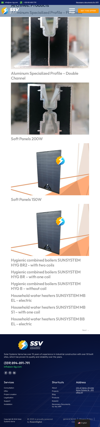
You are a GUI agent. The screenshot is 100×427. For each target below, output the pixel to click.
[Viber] (10, 373)
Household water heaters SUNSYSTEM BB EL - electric (48, 321)
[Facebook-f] (6, 373)
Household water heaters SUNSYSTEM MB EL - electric (48, 298)
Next (85, 330)
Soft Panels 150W (26, 199)
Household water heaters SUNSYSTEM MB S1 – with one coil (48, 310)
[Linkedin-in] (14, 373)
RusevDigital (36, 422)
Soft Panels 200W (27, 138)
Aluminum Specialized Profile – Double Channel (44, 76)
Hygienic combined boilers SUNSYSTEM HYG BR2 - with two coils (46, 262)
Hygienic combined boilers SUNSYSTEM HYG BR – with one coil (46, 274)
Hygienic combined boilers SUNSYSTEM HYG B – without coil (46, 286)
